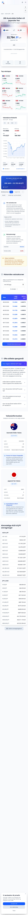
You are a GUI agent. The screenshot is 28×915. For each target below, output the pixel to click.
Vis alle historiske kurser (14, 344)
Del (11, 192)
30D (8, 123)
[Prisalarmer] (22, 2)
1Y (15, 123)
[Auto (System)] (25, 10)
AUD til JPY (7, 13)
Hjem (2, 13)
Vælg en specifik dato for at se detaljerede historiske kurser (13, 280)
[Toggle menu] (25, 2)
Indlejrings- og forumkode (14, 195)
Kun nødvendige (14, 907)
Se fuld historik (20, 168)
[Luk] (25, 893)
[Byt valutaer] (14, 30)
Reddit (3, 195)
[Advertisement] (14, 8)
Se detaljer (13, 289)
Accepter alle (14, 903)
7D (4, 123)
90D (12, 123)
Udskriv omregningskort (15, 628)
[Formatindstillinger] (25, 7)
